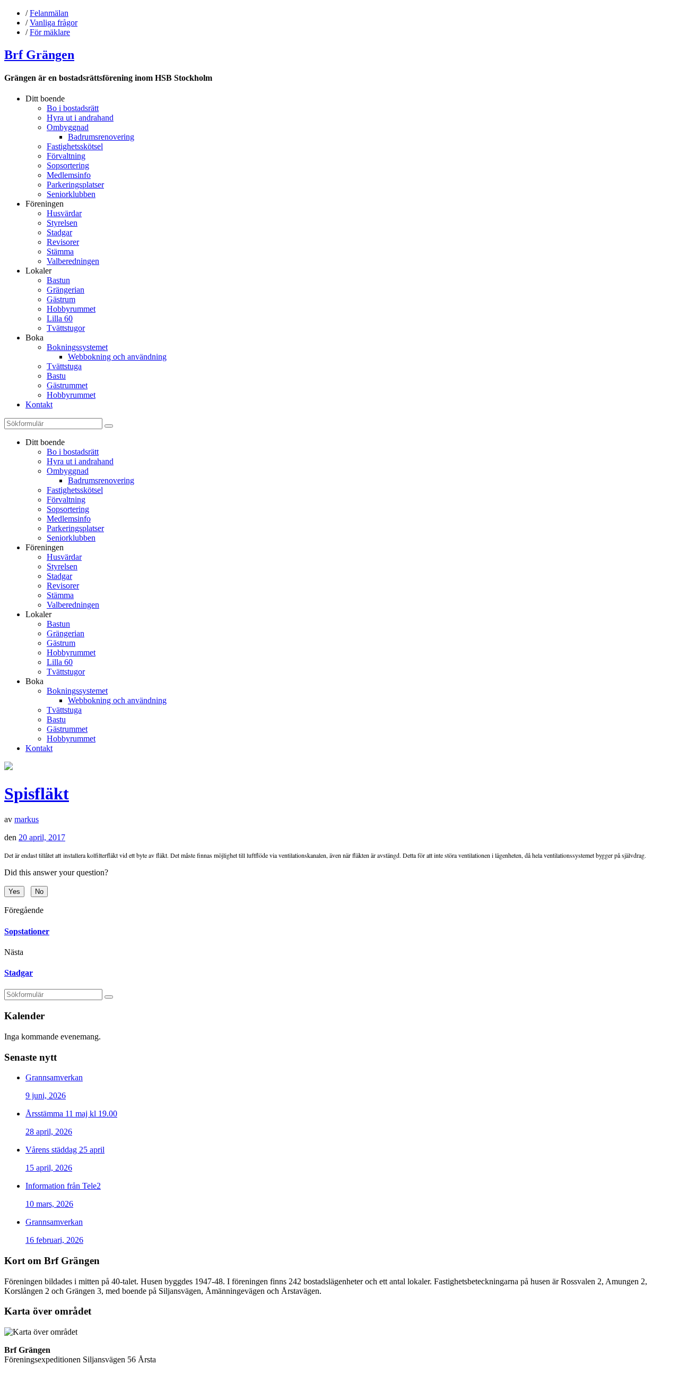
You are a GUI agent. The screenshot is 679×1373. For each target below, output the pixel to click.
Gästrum (61, 299)
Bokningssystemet (77, 347)
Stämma (60, 251)
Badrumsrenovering (101, 136)
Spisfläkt (36, 793)
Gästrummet (67, 385)
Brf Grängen (39, 55)
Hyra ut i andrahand (80, 117)
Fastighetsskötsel (75, 146)
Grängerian (65, 289)
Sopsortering (68, 165)
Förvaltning (66, 155)
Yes (14, 892)
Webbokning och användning (117, 356)
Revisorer (63, 241)
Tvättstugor (66, 327)
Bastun (58, 280)
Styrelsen (62, 222)
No (39, 892)
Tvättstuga (64, 366)
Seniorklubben (71, 194)
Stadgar (59, 232)
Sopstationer (26, 931)
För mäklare (50, 32)
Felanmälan (49, 13)
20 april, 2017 (42, 837)
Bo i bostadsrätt (73, 108)
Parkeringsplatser (75, 184)
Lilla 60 (60, 318)
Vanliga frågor (53, 22)
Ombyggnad (68, 127)
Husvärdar (64, 213)
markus (26, 819)
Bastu (56, 375)
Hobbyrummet (71, 308)
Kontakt (39, 404)
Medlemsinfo (69, 175)
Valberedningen (73, 261)
